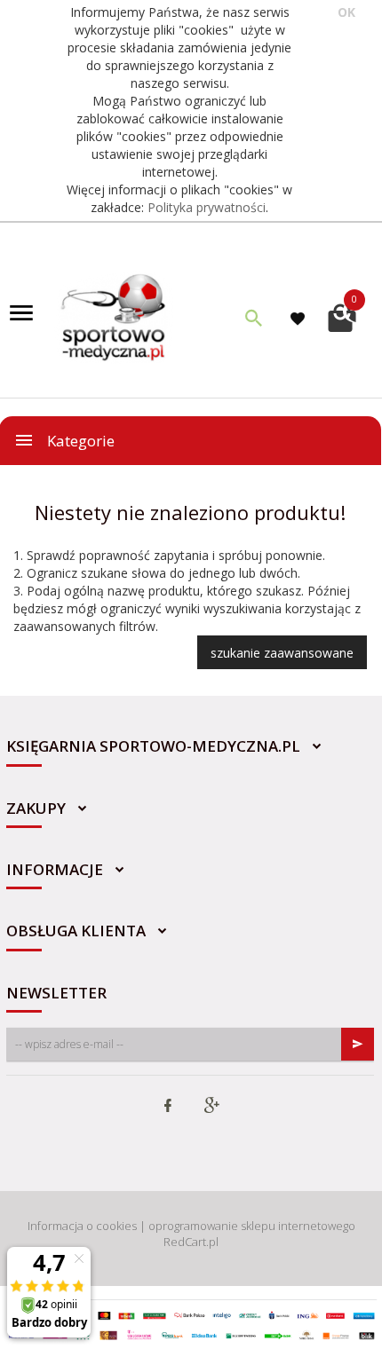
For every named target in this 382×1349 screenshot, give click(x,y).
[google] (211, 1106)
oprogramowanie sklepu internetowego (251, 1226)
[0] (342, 315)
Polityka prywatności (206, 207)
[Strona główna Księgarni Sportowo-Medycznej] (114, 315)
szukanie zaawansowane (282, 652)
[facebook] (168, 1106)
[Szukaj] (254, 318)
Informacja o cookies (82, 1226)
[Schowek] (300, 318)
